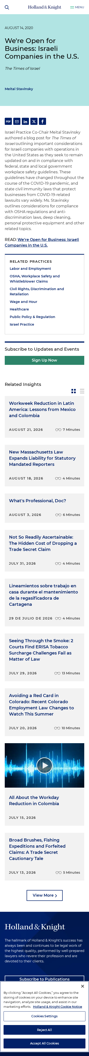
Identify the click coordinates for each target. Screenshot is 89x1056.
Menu (79, 7)
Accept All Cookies (44, 1043)
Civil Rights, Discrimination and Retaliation (37, 291)
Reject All (44, 1030)
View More (43, 895)
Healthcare (19, 309)
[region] (44, 1016)
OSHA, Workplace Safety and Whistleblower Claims (35, 279)
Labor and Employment (30, 268)
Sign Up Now (44, 360)
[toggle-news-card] (73, 391)
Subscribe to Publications (44, 979)
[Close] (82, 986)
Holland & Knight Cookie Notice (57, 1006)
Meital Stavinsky (19, 89)
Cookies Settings (44, 1016)
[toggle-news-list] (82, 391)
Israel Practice (22, 324)
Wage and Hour (23, 302)
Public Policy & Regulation (32, 317)
